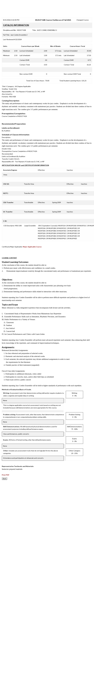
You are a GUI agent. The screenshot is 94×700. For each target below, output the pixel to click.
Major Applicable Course (32, 247)
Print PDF (5, 475)
